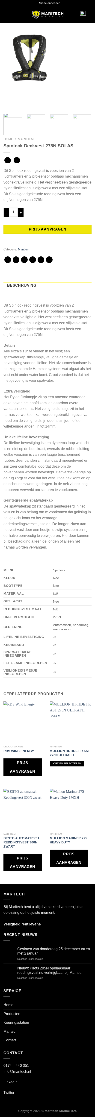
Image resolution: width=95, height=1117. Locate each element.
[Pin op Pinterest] (41, 259)
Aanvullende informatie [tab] (34, 291)
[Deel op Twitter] (24, 259)
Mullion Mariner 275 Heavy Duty (68, 840)
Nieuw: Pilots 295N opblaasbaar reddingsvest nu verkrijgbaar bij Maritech (50, 970)
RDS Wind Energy (18, 751)
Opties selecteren (67, 763)
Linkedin (10, 1082)
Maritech (10, 1031)
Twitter (8, 1093)
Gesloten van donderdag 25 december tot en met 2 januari (53, 951)
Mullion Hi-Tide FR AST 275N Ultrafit (70, 753)
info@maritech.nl (17, 1071)
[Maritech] (47, 14)
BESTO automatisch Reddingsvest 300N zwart (21, 842)
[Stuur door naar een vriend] (32, 259)
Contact (9, 1040)
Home (8, 139)
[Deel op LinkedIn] (49, 259)
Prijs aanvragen (47, 229)
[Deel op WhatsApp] (8, 259)
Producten (11, 1014)
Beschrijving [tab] (21, 285)
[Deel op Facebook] (16, 259)
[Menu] (10, 15)
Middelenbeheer (49, 3)
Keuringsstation (16, 1022)
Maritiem (26, 139)
